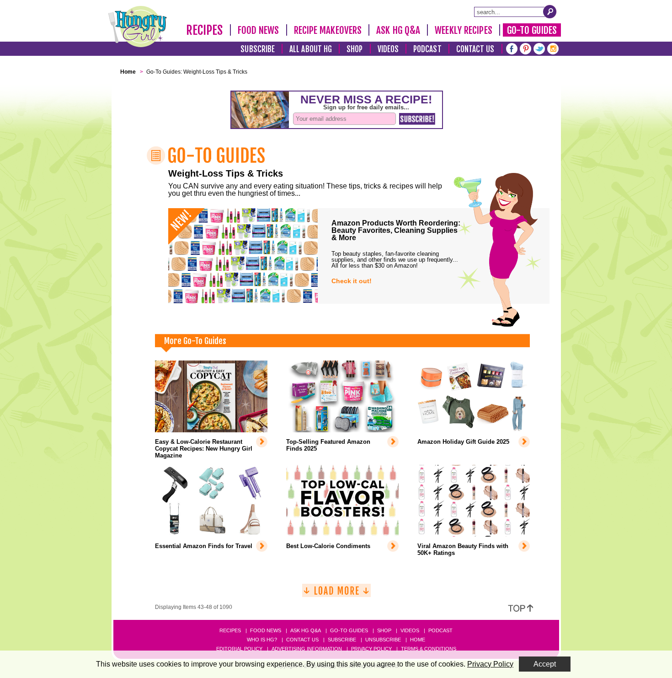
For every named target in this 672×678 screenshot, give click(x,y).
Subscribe (257, 49)
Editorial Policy (239, 648)
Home (417, 639)
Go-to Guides (349, 630)
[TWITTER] (539, 48)
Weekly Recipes (463, 30)
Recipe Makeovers (328, 30)
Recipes (204, 30)
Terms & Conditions (428, 648)
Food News (258, 30)
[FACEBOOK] (511, 48)
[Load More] (336, 594)
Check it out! (351, 281)
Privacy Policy (371, 648)
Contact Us (475, 49)
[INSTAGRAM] (553, 48)
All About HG (310, 49)
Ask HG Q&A (398, 30)
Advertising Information (307, 648)
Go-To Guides (532, 30)
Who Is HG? (262, 639)
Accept (544, 664)
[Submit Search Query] (550, 11)
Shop (355, 49)
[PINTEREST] (525, 48)
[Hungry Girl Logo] (137, 26)
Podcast (427, 49)
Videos (388, 49)
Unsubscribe (383, 639)
